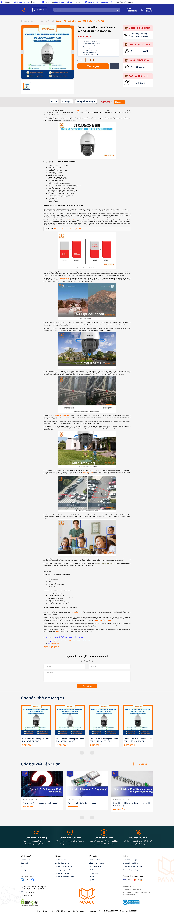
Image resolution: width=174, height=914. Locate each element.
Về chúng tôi (25, 860)
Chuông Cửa (93, 877)
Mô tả (54, 101)
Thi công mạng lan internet (64, 870)
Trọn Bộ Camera (94, 873)
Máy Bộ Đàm (93, 880)
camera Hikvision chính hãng (61, 415)
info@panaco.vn (29, 892)
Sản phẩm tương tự (86, 101)
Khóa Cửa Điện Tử (95, 866)
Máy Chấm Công (94, 870)
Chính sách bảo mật (130, 860)
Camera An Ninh (47, 21)
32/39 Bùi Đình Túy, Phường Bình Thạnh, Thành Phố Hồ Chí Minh (35, 888)
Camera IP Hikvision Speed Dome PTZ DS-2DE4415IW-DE (138, 739)
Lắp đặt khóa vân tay (62, 863)
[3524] (114, 66)
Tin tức (23, 866)
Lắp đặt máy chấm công (63, 866)
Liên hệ (23, 870)
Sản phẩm (35, 21)
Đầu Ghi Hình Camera (96, 863)
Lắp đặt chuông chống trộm (64, 877)
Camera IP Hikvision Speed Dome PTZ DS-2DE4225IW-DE (104, 739)
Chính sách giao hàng (130, 870)
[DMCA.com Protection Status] (29, 905)
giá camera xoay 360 (77, 612)
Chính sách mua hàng (130, 863)
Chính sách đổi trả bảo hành (132, 866)
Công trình (24, 863)
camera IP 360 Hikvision (69, 220)
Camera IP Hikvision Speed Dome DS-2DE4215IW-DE (36, 739)
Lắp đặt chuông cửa (62, 873)
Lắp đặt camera (60, 860)
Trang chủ (25, 21)
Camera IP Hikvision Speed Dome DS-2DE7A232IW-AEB (70, 739)
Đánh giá (66, 101)
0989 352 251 (28, 896)
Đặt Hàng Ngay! (50, 647)
